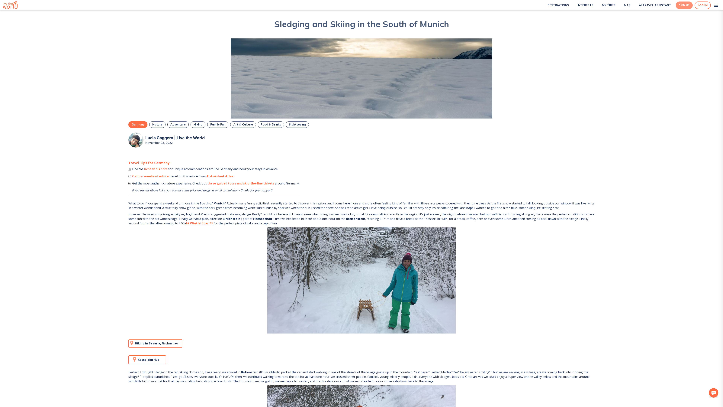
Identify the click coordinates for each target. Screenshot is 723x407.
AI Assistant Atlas (219, 176)
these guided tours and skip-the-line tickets (240, 183)
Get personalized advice (150, 176)
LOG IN (703, 5)
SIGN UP (684, 5)
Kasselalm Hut (148, 360)
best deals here (156, 169)
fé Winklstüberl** (199, 223)
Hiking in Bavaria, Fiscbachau (156, 343)
